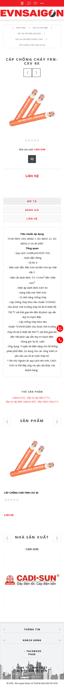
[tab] (32, 201)
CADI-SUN (39, 149)
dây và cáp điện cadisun (18, 401)
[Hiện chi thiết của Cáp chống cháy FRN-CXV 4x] (32, 460)
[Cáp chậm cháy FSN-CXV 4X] (36, 72)
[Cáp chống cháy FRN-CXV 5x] (27, 72)
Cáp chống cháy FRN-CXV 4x (21, 492)
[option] (32, 475)
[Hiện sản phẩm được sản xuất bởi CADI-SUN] (32, 580)
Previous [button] (7, 422)
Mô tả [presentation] (32, 201)
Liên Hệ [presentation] (32, 218)
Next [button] (57, 422)
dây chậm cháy (46, 401)
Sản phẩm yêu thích (35, 3)
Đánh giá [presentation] (32, 210)
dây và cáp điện (35, 397)
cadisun (16, 397)
